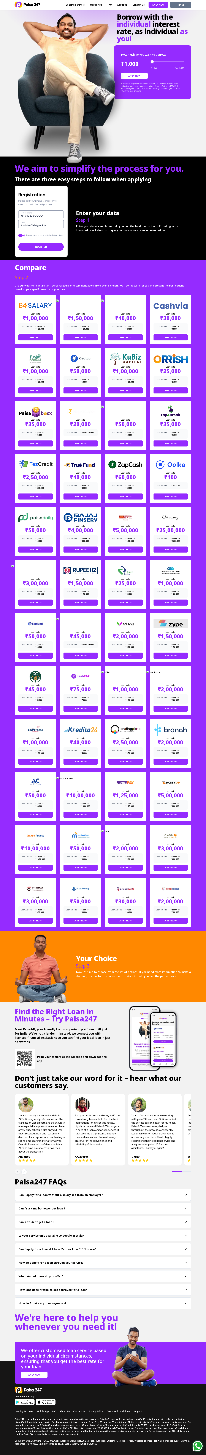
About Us (122, 4)
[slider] (152, 61)
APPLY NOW (134, 75)
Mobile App (96, 4)
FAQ (110, 4)
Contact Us (139, 4)
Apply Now (158, 4)
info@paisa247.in (54, 1443)
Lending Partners (75, 4)
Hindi (180, 4)
